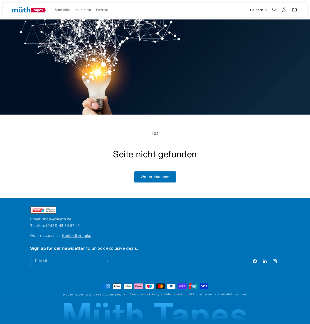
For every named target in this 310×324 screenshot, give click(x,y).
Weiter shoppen (155, 177)
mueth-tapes (83, 294)
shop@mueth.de (56, 219)
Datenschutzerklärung (144, 294)
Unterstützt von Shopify (109, 294)
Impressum (206, 294)
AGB (191, 294)
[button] (274, 10)
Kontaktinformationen (232, 294)
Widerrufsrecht (174, 294)
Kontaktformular (76, 235)
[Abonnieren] (107, 261)
